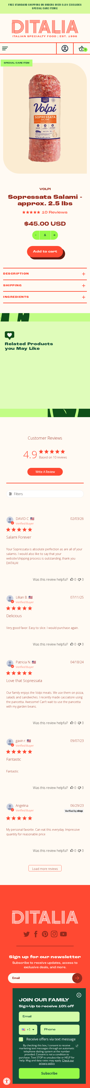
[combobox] (28, 1030)
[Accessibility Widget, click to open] (7, 1081)
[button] (81, 48)
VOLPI (45, 189)
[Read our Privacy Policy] (77, 1045)
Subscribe (49, 1073)
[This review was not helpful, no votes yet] (79, 579)
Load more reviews (45, 869)
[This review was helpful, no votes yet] (71, 579)
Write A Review (45, 472)
